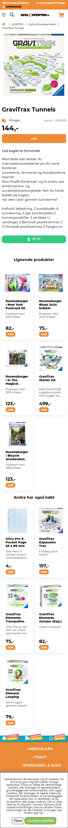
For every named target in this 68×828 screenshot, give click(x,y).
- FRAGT (39, 757)
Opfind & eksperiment (42, 24)
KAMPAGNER (13, 6)
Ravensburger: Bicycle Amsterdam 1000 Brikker (17, 457)
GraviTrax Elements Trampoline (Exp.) (15, 619)
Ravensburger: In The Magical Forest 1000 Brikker (17, 384)
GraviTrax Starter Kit (47, 378)
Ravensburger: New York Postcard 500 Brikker (17, 306)
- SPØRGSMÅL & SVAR (41, 765)
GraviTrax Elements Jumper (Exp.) (50, 617)
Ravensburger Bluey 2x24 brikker (50, 304)
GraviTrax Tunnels (13, 28)
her (41, 813)
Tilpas (18, 820)
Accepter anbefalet (40, 820)
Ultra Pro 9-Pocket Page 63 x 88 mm (16, 542)
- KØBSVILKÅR (27, 749)
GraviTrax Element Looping (13, 693)
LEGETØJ (17, 24)
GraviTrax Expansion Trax (47, 542)
